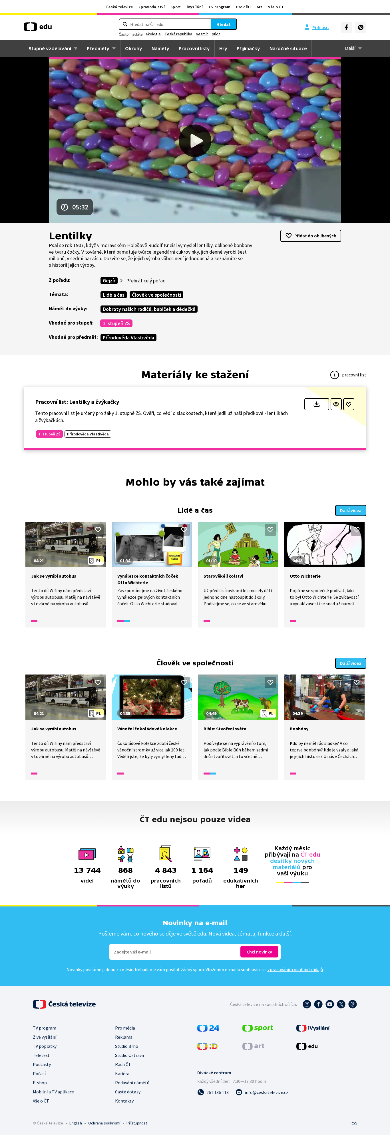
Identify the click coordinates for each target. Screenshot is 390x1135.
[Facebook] (346, 27)
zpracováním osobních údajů (295, 969)
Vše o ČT (276, 6)
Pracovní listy (194, 48)
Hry (223, 48)
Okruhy (133, 48)
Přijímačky (248, 48)
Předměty (98, 48)
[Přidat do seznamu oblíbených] (348, 404)
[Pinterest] (360, 27)
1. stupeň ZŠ (116, 323)
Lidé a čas (113, 295)
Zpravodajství (151, 6)
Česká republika (178, 33)
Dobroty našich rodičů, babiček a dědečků (149, 309)
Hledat (223, 24)
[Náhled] (336, 404)
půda (216, 33)
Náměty (160, 48)
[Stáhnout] (316, 404)
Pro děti (243, 6)
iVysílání (195, 6)
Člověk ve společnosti (156, 295)
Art (259, 6)
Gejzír (109, 280)
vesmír (202, 33)
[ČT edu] (38, 29)
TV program (219, 6)
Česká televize (119, 6)
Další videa (350, 510)
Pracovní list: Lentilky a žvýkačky (77, 401)
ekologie (153, 33)
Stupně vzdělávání (50, 48)
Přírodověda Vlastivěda (128, 337)
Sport (175, 6)
